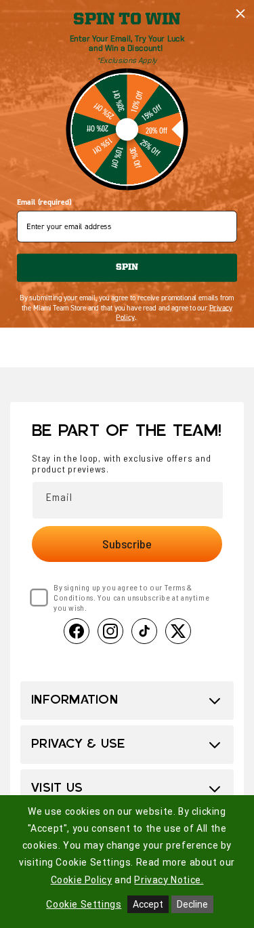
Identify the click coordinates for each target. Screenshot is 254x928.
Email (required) (44, 202)
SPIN (127, 267)
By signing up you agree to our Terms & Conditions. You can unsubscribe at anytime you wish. (131, 597)
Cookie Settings (83, 904)
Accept (148, 904)
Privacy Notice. (168, 879)
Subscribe (127, 543)
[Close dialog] (241, 14)
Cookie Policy (81, 879)
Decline (192, 904)
